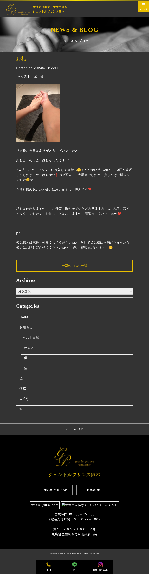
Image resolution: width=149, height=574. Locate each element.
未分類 (24, 399)
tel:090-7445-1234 (55, 489)
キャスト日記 (27, 76)
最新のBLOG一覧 (74, 265)
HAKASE (26, 317)
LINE (74, 570)
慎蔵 (22, 388)
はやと (29, 348)
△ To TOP (74, 429)
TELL (48, 570)
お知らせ (25, 327)
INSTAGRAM (100, 570)
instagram (93, 489)
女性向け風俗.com (44, 505)
